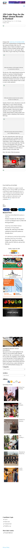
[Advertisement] (13, 327)
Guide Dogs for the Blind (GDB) (16, 42)
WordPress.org (7, 526)
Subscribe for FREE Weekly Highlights (12, 255)
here (10, 199)
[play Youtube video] (14, 161)
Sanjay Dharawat (7, 21)
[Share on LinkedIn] (21, 209)
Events (19, 21)
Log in (5, 519)
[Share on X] (14, 209)
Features (4, 22)
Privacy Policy (6, 547)
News (8, 22)
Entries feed (7, 521)
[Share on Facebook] (6, 209)
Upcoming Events (7, 385)
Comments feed (7, 523)
